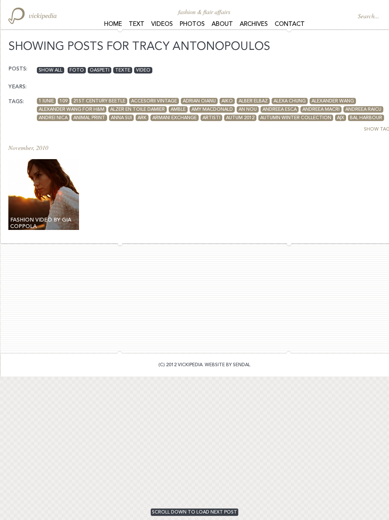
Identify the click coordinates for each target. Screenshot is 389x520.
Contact (290, 24)
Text (136, 24)
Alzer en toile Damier (137, 109)
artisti (211, 118)
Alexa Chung (290, 101)
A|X (340, 118)
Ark (142, 118)
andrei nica (53, 118)
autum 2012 (240, 118)
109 (64, 101)
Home (113, 24)
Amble (178, 109)
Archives (254, 24)
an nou (248, 109)
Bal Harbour (366, 118)
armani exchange (174, 118)
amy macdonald (212, 109)
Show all (50, 70)
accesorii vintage (154, 101)
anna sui (121, 118)
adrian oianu (199, 101)
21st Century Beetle (99, 101)
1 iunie (46, 101)
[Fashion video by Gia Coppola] (43, 194)
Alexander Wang (333, 101)
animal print (89, 118)
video (143, 70)
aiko (227, 101)
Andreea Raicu (363, 109)
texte (122, 70)
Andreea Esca (279, 109)
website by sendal (227, 365)
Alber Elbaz (253, 101)
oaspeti (99, 70)
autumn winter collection (295, 118)
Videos (162, 24)
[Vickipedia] (32, 16)
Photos (192, 24)
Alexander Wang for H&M (71, 109)
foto (77, 70)
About (222, 24)
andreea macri (321, 109)
